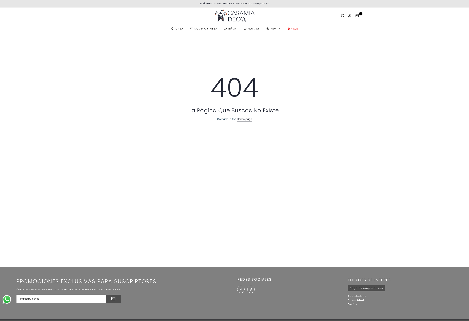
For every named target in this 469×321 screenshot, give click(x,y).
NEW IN (276, 28)
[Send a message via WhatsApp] (7, 299)
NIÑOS (232, 28)
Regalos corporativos (366, 288)
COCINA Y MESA (205, 28)
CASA (179, 28)
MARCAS (254, 28)
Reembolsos (357, 296)
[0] (357, 16)
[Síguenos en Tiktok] (251, 289)
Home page (244, 119)
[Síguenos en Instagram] (241, 289)
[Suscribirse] (113, 299)
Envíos (353, 304)
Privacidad (356, 300)
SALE (294, 28)
